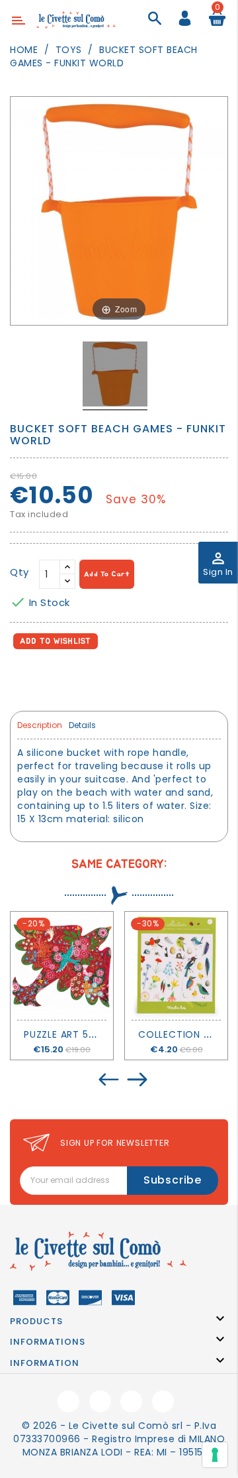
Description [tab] (39, 725)
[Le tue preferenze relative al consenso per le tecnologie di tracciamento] (214, 1454)
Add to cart (107, 574)
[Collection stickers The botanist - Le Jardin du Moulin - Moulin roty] (176, 966)
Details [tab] (82, 725)
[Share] (23, 678)
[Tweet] (52, 678)
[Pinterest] (80, 678)
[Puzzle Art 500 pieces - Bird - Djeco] (62, 966)
